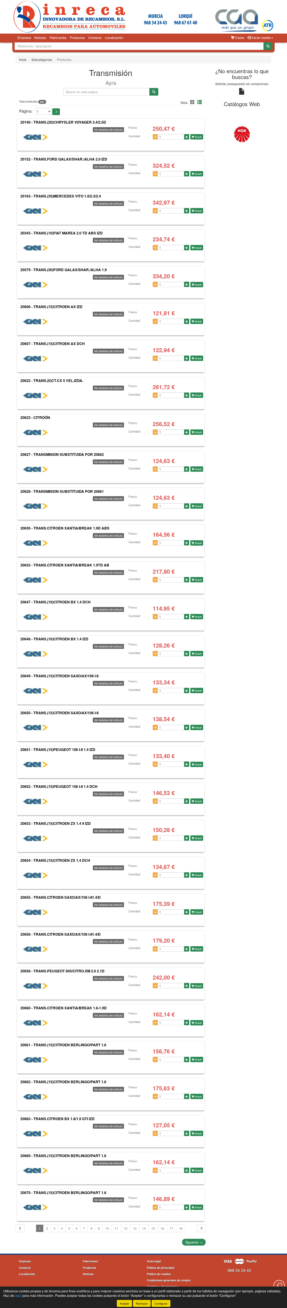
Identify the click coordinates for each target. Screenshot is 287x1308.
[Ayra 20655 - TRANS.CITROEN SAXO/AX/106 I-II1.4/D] (35, 912)
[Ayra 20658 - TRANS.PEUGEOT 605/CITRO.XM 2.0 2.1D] (35, 986)
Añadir (198, 137)
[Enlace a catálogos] (229, 133)
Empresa (24, 37)
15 (153, 1228)
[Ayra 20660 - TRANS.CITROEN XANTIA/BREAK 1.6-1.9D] (35, 1023)
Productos (77, 37)
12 (125, 1228)
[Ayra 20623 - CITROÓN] (35, 432)
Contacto (95, 37)
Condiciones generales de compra (169, 1280)
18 (181, 1228)
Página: (26, 111)
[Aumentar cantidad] (186, 136)
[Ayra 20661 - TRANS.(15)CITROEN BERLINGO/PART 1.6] (35, 1060)
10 (107, 1228)
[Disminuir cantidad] (155, 136)
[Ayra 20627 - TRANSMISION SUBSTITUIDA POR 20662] (35, 469)
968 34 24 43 (239, 1270)
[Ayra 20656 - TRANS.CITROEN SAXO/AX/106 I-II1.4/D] (35, 949)
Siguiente (193, 1242)
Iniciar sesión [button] (261, 37)
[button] (193, 102)
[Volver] (20, 1228)
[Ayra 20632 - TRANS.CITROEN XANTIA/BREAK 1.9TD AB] (35, 580)
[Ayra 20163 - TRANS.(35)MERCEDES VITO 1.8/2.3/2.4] (35, 211)
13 (135, 1228)
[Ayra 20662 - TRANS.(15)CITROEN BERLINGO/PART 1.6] (35, 1097)
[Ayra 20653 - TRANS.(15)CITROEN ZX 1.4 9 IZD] (35, 838)
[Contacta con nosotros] (279, 1285)
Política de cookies (159, 1274)
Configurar (160, 1303)
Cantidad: (134, 136)
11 (116, 1228)
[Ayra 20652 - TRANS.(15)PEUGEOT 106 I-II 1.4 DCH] (35, 801)
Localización (114, 37)
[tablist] (242, 134)
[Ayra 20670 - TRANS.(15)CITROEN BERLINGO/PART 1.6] (35, 1207)
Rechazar (142, 1303)
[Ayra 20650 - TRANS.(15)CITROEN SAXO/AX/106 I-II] (35, 727)
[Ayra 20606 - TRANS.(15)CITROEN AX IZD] (35, 322)
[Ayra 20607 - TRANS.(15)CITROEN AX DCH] (35, 358)
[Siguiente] (201, 1228)
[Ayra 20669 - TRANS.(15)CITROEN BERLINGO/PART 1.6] (35, 1171)
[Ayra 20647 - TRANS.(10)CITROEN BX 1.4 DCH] (35, 617)
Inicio (22, 59)
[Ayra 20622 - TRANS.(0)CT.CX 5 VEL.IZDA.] (35, 395)
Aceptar (124, 1303)
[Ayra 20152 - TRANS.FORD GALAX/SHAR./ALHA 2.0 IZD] (35, 174)
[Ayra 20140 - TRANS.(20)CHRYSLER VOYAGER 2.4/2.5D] (35, 137)
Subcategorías (41, 59)
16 (162, 1228)
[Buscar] (267, 46)
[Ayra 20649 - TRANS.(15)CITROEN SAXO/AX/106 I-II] (35, 691)
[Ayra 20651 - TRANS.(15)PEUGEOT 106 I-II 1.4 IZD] (35, 764)
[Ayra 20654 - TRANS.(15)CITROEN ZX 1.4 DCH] (35, 875)
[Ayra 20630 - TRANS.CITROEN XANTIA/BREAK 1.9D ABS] (35, 543)
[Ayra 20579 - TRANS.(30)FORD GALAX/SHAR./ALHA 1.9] (35, 285)
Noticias (40, 37)
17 (171, 1228)
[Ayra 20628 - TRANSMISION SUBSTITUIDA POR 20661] (35, 506)
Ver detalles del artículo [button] (108, 129)
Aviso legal (154, 1261)
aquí (18, 1295)
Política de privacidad (160, 1268)
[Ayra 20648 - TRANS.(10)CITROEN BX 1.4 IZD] (35, 654)
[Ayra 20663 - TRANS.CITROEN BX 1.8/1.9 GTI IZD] (35, 1134)
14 (144, 1228)
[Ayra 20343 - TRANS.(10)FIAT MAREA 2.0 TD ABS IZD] (35, 248)
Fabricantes (58, 37)
